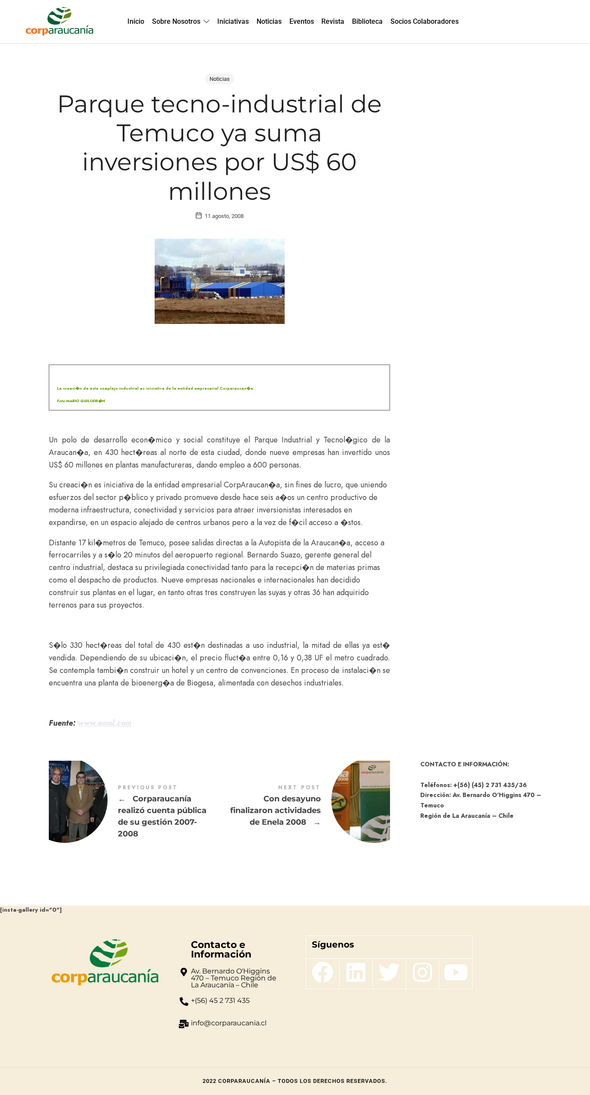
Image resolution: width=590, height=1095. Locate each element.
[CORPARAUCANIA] (59, 21)
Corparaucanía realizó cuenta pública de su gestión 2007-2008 (134, 812)
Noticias (219, 79)
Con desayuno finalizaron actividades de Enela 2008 (304, 806)
